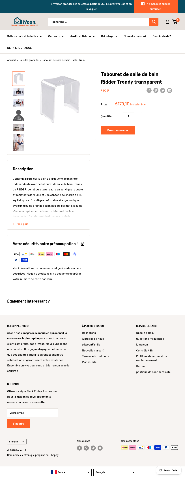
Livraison (142, 344)
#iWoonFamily (91, 344)
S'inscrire (19, 423)
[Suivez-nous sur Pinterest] (86, 447)
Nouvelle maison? (135, 36)
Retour (140, 366)
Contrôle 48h (144, 350)
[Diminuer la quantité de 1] (119, 116)
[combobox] (70, 472)
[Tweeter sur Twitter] (162, 90)
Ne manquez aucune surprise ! (158, 6)
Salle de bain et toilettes (22, 36)
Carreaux (54, 36)
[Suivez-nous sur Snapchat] (100, 447)
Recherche (89, 332)
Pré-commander (117, 130)
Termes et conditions (95, 356)
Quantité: (107, 116)
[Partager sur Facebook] (149, 90)
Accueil (11, 60)
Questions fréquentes (150, 338)
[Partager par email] (169, 90)
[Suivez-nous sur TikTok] (93, 447)
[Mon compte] (167, 22)
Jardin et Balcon (80, 36)
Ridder (105, 90)
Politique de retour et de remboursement (151, 358)
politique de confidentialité (153, 371)
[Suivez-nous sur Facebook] (79, 447)
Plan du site (89, 362)
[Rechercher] (153, 22)
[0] (175, 21)
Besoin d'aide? (162, 36)
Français (13, 441)
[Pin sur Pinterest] (155, 90)
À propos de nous (93, 338)
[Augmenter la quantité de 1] (138, 116)
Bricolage (107, 36)
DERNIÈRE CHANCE (19, 47)
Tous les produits (28, 60)
